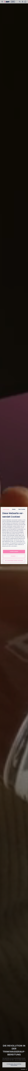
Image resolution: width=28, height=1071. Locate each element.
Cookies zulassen (14, 551)
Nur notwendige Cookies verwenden (14, 560)
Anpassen (13, 556)
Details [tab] (13, 509)
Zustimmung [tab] (6, 509)
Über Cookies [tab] (21, 509)
